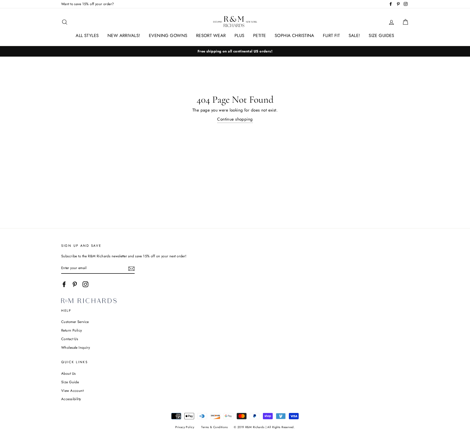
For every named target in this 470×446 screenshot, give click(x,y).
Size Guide (70, 382)
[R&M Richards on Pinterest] (75, 284)
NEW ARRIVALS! (123, 35)
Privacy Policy (184, 427)
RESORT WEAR (211, 35)
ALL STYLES (87, 35)
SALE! (354, 35)
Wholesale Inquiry (75, 347)
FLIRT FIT (331, 35)
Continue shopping (235, 119)
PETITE (259, 35)
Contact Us (69, 338)
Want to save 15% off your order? (87, 3)
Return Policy (71, 330)
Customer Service (75, 321)
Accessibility (71, 398)
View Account (72, 390)
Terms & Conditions (214, 427)
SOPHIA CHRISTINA (294, 35)
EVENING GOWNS (168, 35)
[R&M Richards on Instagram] (85, 284)
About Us (68, 373)
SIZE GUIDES (381, 35)
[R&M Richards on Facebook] (64, 284)
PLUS (240, 35)
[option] (235, 51)
